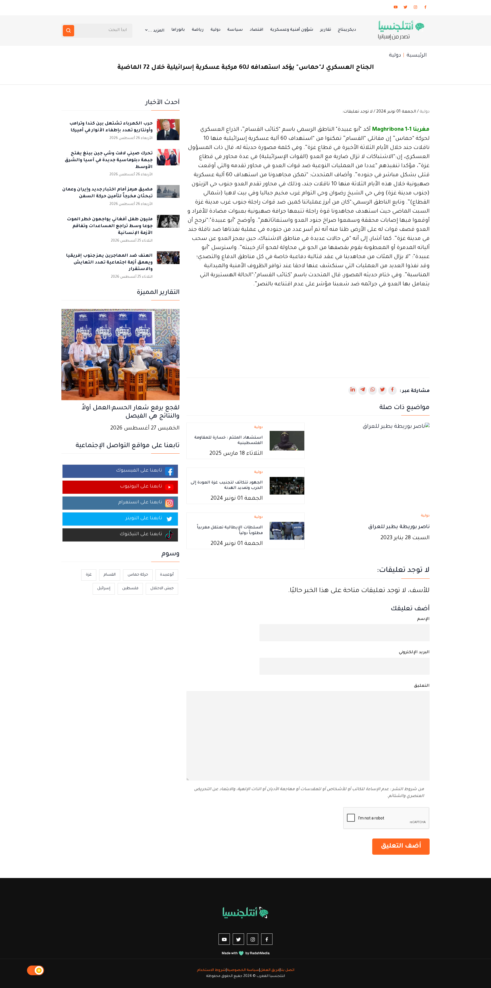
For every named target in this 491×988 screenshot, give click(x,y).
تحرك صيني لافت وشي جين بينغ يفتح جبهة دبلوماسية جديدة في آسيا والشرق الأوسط (109, 160)
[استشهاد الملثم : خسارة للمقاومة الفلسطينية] (287, 441)
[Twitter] (405, 8)
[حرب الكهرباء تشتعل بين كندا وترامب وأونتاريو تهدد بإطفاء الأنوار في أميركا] (168, 130)
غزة (89, 575)
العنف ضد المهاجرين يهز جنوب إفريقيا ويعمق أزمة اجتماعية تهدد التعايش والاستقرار (109, 263)
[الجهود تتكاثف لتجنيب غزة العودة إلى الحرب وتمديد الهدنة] (287, 486)
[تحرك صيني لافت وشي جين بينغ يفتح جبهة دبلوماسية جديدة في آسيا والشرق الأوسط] (168, 160)
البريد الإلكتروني (414, 652)
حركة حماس (138, 575)
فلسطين (130, 588)
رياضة (198, 30)
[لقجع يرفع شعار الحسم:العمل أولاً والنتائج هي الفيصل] (120, 355)
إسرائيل (103, 588)
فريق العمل (270, 970)
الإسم (423, 619)
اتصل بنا (287, 970)
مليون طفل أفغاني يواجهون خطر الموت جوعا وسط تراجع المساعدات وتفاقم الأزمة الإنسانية (110, 226)
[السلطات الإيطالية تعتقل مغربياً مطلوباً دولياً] (287, 531)
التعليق (422, 686)
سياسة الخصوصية (243, 970)
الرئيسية (417, 56)
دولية (215, 30)
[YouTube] (395, 8)
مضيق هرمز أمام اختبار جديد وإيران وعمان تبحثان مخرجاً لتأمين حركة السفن (107, 193)
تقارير (325, 30)
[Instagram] (415, 8)
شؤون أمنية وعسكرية (291, 30)
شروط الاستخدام (211, 970)
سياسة (235, 30)
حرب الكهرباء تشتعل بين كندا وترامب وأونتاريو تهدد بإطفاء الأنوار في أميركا (111, 127)
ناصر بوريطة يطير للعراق (399, 527)
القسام (110, 575)
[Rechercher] (68, 30)
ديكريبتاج (347, 30)
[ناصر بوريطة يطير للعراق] (370, 465)
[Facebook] (425, 8)
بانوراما (178, 30)
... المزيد (156, 31)
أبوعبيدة (167, 575)
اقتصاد (256, 30)
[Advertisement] (308, 329)
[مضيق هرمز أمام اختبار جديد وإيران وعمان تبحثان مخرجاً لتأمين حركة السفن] (168, 196)
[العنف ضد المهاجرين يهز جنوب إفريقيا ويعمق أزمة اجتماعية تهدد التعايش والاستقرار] (168, 262)
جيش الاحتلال (162, 588)
